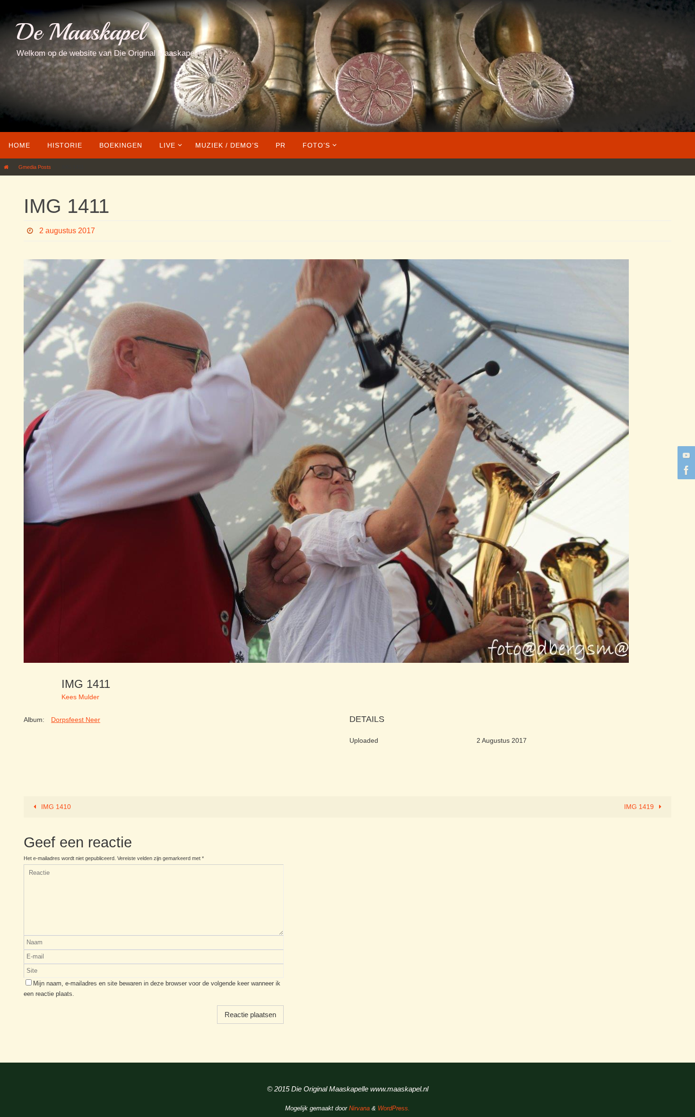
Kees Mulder (80, 697)
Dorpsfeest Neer (75, 719)
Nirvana (359, 1108)
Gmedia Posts (34, 167)
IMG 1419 (640, 806)
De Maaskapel (81, 32)
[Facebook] (685, 470)
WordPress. (394, 1108)
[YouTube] (685, 455)
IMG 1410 (55, 806)
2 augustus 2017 (67, 231)
